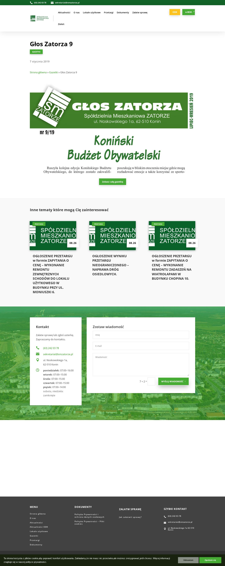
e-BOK (188, 12)
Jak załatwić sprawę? (130, 517)
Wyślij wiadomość (172, 381)
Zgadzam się (210, 560)
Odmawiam (188, 560)
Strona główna (38, 72)
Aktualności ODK (39, 527)
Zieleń (61, 24)
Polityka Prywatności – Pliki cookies (89, 522)
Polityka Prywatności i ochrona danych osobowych (90, 515)
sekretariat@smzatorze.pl (58, 354)
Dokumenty (123, 12)
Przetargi (108, 12)
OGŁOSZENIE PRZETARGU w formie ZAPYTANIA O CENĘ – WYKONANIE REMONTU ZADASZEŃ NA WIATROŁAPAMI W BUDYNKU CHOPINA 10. (172, 267)
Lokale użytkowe (92, 12)
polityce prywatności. (36, 562)
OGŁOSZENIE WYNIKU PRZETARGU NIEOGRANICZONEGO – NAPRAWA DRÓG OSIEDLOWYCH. (110, 265)
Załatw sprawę (139, 12)
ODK (174, 12)
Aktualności (64, 12)
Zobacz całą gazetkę (112, 181)
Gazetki (36, 51)
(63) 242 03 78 (51, 348)
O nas (77, 12)
